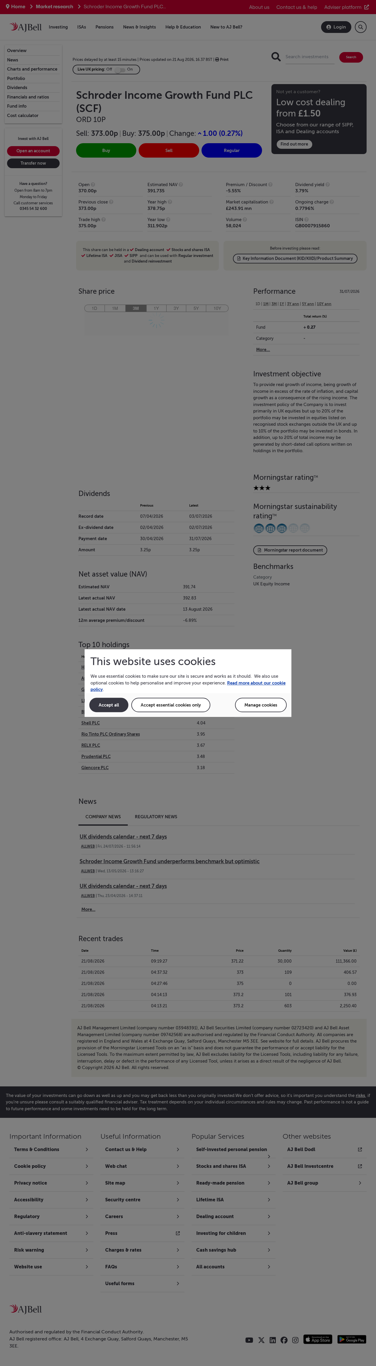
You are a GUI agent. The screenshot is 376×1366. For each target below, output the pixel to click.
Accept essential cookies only (171, 704)
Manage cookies (260, 704)
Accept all (109, 704)
